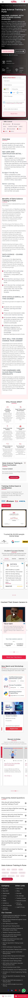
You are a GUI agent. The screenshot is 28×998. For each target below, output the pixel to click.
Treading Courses (21, 898)
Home (2, 5)
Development (12, 128)
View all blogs (7, 775)
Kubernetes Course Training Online (12, 960)
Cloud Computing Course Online (11, 967)
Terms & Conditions (11, 103)
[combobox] (6, 89)
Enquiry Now (22, 996)
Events (4, 896)
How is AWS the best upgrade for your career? (12, 764)
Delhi (8, 869)
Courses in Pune (8, 5)
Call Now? (8, 996)
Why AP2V (6, 891)
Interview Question (7, 51)
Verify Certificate (7, 905)
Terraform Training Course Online (11, 932)
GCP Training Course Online (10, 923)
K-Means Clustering (12, 126)
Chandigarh (13, 872)
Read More (8, 583)
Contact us (6, 903)
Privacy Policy (19, 103)
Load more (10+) (7, 879)
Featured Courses (21, 900)
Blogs (4, 898)
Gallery (4, 900)
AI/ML (4, 128)
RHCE (6, 131)
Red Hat (14, 558)
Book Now (14, 113)
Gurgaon (14, 869)
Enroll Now (19, 51)
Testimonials (6, 893)
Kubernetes (21, 558)
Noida (3, 869)
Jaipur (22, 876)
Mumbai (21, 869)
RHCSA (12, 131)
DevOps (6, 558)
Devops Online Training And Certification (14, 956)
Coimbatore (5, 872)
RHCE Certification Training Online (12, 947)
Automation (7, 124)
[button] (1, 630)
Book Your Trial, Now (14, 657)
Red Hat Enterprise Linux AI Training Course (14, 969)
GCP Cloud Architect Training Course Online (14, 949)
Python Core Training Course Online (12, 958)
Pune (17, 876)
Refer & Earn (19, 888)
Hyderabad (22, 872)
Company (21, 92)
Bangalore (11, 876)
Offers (18, 891)
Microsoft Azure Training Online (11, 926)
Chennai (4, 876)
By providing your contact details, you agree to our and (14, 103)
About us (5, 888)
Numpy (4, 126)
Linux (20, 128)
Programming (17, 124)
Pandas (20, 126)
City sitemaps (20, 896)
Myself (14, 92)
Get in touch (6, 505)
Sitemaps (18, 893)
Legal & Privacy (20, 907)
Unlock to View (14, 477)
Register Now (14, 729)
